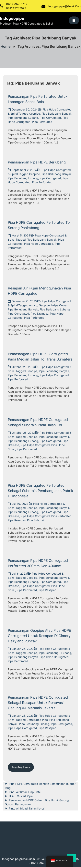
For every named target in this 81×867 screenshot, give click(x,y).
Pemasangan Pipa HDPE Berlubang (37, 162)
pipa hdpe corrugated (38, 243)
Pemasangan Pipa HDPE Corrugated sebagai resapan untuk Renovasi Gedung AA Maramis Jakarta (38, 702)
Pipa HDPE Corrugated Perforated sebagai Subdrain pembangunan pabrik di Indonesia (40, 490)
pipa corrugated (50, 117)
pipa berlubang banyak (56, 113)
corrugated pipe (37, 719)
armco (33, 305)
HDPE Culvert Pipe (21, 796)
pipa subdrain (36, 520)
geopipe (34, 113)
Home (6, 46)
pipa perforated (42, 121)
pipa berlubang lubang (23, 117)
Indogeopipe (12, 18)
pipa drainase (39, 313)
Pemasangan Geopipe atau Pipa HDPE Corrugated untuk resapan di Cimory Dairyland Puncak (39, 635)
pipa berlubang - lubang (55, 652)
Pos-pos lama (21, 767)
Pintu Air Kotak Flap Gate (25, 792)
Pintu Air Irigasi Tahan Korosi (27, 808)
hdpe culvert (59, 305)
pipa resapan (17, 520)
